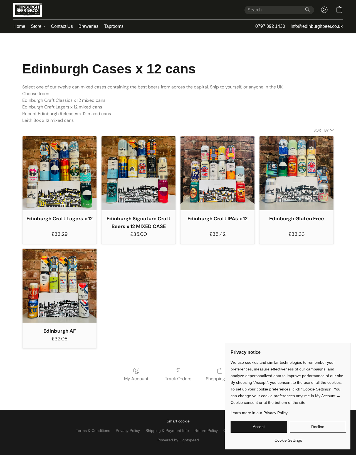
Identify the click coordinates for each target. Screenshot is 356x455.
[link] (288, 438)
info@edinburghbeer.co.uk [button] (317, 26)
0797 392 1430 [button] (270, 26)
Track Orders (178, 379)
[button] (27, 10)
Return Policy (206, 430)
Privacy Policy (128, 430)
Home (19, 26)
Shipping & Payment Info (167, 430)
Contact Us (62, 26)
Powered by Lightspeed (178, 440)
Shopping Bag (220, 379)
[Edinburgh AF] (60, 286)
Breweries (88, 26)
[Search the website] (307, 9)
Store (37, 26)
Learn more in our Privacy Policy (259, 413)
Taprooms (113, 26)
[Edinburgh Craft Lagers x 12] (60, 173)
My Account (136, 379)
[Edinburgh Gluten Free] (296, 173)
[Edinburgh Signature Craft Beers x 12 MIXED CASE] (138, 173)
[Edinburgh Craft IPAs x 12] (217, 173)
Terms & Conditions (93, 430)
